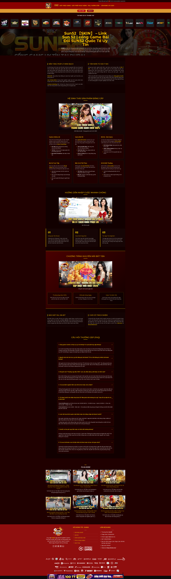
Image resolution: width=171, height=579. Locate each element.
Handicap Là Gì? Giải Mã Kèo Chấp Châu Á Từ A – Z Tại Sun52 (85, 486)
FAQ (89, 5)
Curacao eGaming (52, 84)
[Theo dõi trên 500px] (63, 546)
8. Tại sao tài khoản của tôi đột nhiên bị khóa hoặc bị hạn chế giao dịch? (79, 442)
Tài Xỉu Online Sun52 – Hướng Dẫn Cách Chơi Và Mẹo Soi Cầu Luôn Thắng (85, 511)
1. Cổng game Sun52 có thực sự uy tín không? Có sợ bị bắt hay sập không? (80, 344)
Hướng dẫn (95, 5)
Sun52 (56, 5)
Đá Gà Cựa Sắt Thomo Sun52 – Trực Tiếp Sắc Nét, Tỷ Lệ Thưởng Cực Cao (58, 513)
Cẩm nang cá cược (107, 5)
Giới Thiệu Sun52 (65, 5)
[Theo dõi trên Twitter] (56, 546)
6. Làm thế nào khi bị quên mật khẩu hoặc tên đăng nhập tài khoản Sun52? (80, 414)
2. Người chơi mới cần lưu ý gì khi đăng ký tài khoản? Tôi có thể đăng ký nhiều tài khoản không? (84, 358)
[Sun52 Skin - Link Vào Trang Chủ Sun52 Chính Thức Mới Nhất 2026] (49, 5)
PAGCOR (49, 76)
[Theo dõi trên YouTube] (61, 546)
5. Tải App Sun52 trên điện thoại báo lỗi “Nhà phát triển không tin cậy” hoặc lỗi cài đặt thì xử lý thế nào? (85, 398)
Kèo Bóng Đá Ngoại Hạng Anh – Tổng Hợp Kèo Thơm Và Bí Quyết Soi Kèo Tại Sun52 (58, 487)
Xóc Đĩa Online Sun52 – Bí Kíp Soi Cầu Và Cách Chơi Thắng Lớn (112, 486)
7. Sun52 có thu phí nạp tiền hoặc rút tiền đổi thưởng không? (76, 429)
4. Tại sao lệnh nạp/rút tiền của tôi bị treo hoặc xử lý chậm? (76, 384)
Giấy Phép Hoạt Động (79, 5)
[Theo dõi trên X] (53, 546)
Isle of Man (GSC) (52, 80)
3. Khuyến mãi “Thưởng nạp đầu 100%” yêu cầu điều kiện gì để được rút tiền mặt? (82, 371)
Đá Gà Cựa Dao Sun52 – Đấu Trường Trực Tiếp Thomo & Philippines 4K (112, 511)
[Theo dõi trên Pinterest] (58, 546)
